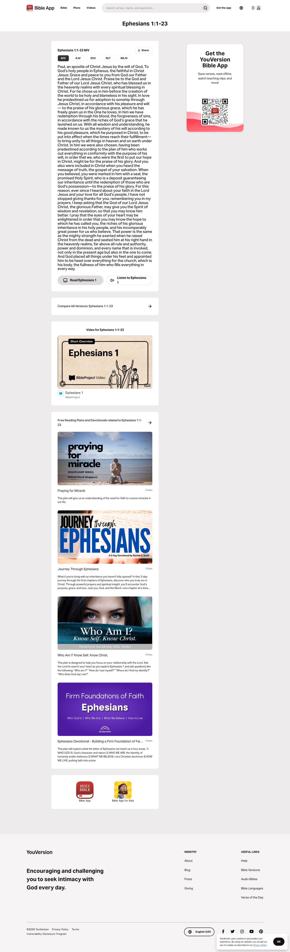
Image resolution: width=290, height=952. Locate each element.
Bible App (85, 800)
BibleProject (72, 397)
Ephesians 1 (78, 392)
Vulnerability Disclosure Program (46, 933)
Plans (76, 7)
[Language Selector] (241, 8)
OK (279, 941)
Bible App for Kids (123, 800)
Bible (64, 7)
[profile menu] (255, 8)
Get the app (223, 7)
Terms (75, 929)
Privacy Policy (60, 929)
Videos (91, 7)
